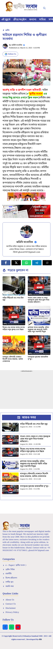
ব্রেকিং (7, 30)
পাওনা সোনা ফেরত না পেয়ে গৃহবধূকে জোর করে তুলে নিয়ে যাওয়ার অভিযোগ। (38, 300)
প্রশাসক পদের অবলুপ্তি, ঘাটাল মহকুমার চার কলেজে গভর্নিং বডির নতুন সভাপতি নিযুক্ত (38, 329)
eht (40, 639)
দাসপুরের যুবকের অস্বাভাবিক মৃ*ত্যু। (38, 357)
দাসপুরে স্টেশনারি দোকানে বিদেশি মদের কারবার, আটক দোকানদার (13, 359)
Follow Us (12, 54)
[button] (44, 8)
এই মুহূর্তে (5, 19)
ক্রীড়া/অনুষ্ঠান (19, 19)
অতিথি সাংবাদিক (17, 45)
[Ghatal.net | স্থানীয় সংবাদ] (22, 6)
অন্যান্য (32, 19)
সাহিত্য (42, 19)
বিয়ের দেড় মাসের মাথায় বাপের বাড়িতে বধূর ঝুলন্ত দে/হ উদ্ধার (14, 328)
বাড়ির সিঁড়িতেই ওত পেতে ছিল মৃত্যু (13, 298)
